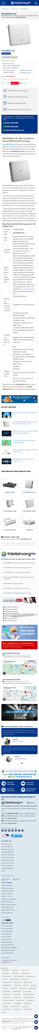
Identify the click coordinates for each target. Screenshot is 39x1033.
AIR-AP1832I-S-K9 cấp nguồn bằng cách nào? (16, 572)
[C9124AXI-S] (29, 522)
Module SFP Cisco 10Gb (8, 910)
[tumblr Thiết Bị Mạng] (22, 830)
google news (7, 962)
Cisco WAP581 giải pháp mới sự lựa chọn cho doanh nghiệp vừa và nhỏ (25, 423)
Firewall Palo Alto (17, 1009)
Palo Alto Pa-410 (28, 1009)
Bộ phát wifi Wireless (7, 902)
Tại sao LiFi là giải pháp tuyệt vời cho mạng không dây (24, 441)
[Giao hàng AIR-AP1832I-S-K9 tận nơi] (19, 632)
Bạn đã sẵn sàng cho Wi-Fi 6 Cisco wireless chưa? (23, 460)
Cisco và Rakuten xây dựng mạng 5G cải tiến (25, 413)
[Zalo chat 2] (36, 1022)
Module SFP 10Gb (28, 982)
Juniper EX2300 (6, 934)
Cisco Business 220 (7, 976)
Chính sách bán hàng (7, 849)
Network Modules (15, 979)
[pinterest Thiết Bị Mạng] (19, 830)
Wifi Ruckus (5, 988)
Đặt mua (15, 83)
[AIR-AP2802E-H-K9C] (29, 484)
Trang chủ (4, 9)
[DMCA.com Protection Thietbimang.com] (6, 920)
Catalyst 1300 (24, 970)
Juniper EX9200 (17, 994)
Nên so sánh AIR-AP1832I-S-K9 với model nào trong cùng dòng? (18, 578)
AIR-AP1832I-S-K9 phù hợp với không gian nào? (17, 568)
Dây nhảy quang (6, 997)
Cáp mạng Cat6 (27, 1003)
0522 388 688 (11, 122)
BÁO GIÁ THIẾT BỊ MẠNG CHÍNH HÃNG (19, 771)
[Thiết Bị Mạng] (20, 3)
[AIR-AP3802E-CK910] (10, 503)
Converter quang (20, 1000)
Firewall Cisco (25, 1006)
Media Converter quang (8, 950)
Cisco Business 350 (30, 976)
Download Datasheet (7, 868)
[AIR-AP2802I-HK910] (29, 503)
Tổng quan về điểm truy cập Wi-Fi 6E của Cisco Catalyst (25, 451)
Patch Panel (5, 1006)
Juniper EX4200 (17, 991)
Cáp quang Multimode (7, 945)
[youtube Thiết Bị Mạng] (9, 830)
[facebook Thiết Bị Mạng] (2, 830)
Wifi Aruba (33, 985)
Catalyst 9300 (15, 973)
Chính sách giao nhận (7, 852)
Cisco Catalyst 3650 (27, 289)
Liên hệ (3, 871)
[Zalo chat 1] (36, 1016)
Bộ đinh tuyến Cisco (7, 913)
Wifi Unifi (26, 985)
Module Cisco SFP (6, 982)
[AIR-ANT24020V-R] (10, 522)
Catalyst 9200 (5, 973)
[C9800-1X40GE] (10, 484)
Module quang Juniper (28, 994)
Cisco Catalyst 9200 (7, 929)
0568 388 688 (11, 126)
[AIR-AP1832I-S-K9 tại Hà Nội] (19, 667)
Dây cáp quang (17, 997)
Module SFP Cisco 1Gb (7, 907)
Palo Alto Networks (6, 942)
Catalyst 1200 (15, 970)
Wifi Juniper (23, 988)
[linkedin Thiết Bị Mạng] (16, 830)
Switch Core (5, 979)
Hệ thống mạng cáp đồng (8, 899)
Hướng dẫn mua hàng (7, 863)
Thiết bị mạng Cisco (6, 886)
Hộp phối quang (30, 1000)
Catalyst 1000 (5, 970)
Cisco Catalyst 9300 (7, 931)
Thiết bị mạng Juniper (7, 888)
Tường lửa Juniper (6, 939)
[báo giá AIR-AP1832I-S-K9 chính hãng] (19, 600)
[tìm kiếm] (37, 3)
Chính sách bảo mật (6, 847)
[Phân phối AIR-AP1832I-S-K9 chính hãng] (19, 554)
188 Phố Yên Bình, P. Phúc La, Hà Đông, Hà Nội (17, 655)
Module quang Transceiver (9, 905)
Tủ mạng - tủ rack (6, 1003)
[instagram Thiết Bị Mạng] (12, 830)
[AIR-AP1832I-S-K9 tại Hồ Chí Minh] (19, 693)
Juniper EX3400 (6, 937)
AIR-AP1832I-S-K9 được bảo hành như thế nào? (17, 593)
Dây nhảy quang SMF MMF (9, 948)
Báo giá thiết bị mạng (7, 860)
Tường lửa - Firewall (7, 894)
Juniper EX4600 (6, 994)
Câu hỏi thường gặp (7, 866)
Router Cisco (25, 979)
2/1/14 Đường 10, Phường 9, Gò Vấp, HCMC (16, 681)
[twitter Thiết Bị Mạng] (6, 830)
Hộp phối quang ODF (7, 953)
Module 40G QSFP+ (7, 985)
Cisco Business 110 (25, 973)
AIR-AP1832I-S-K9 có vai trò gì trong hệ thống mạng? (19, 563)
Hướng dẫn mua (25, 83)
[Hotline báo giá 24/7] (36, 1028)
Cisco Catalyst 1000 (6, 926)
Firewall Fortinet (6, 1009)
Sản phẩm (14, 9)
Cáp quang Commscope (8, 1000)
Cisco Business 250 (19, 976)
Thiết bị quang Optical (7, 891)
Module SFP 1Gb (17, 982)
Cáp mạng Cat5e (17, 1003)
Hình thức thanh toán (7, 858)
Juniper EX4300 (27, 991)
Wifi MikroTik (14, 988)
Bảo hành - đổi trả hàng (8, 855)
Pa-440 (4, 1012)
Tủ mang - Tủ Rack (6, 896)
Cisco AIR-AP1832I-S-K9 (9, 144)
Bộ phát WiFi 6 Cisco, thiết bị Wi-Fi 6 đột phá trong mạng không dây (25, 432)
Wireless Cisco (17, 985)
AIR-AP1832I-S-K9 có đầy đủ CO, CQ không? (16, 588)
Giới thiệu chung (6, 844)
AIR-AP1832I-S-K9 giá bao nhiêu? (13, 583)
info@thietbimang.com (14, 130)
